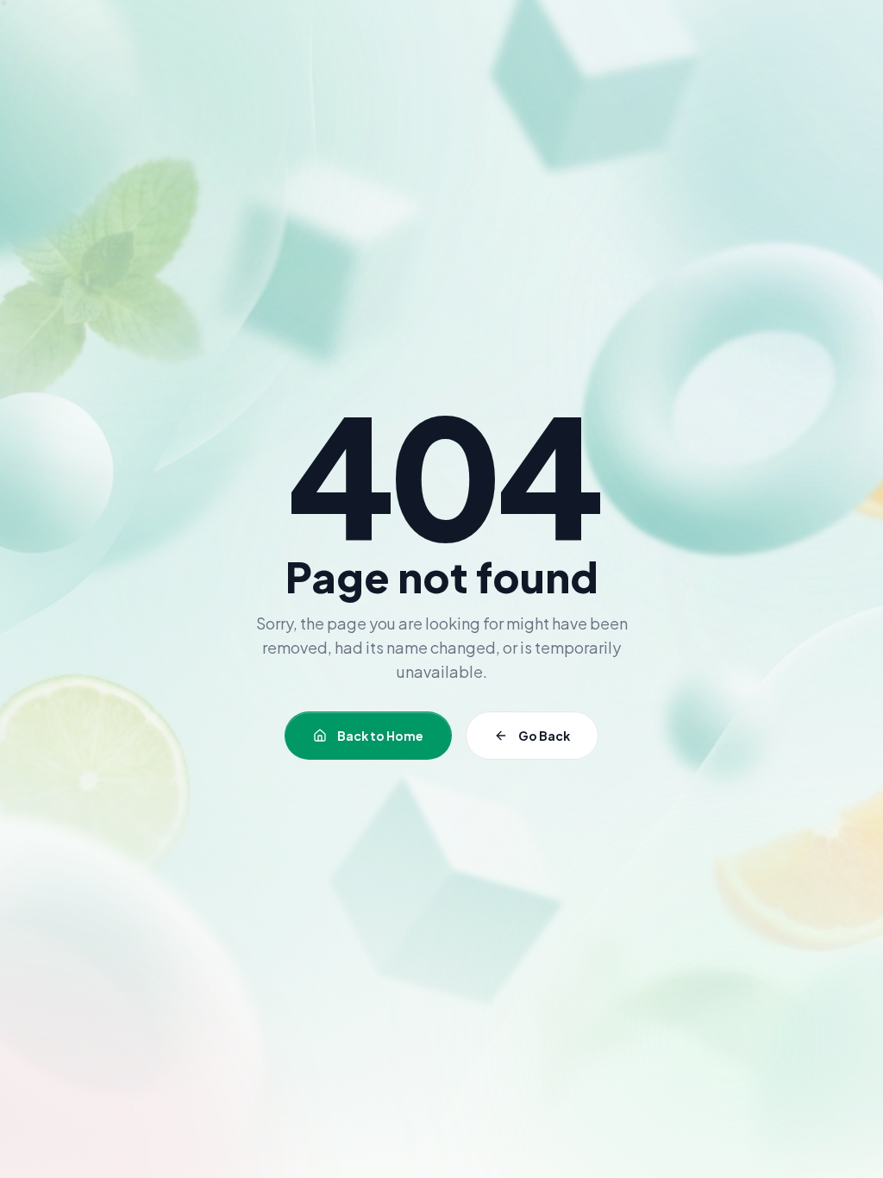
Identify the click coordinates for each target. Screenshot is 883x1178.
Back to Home (380, 735)
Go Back (544, 735)
